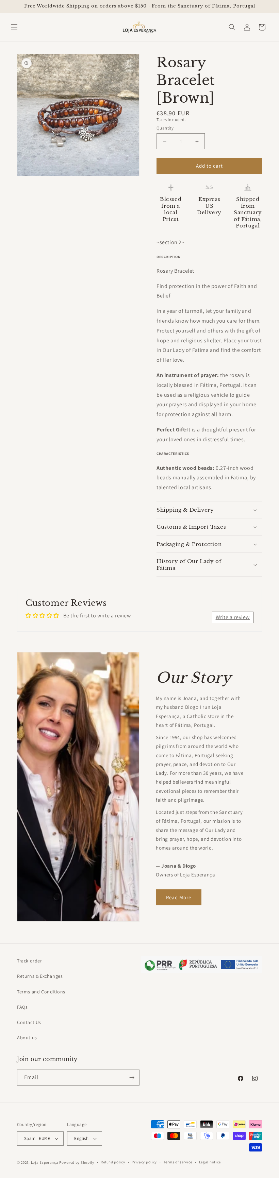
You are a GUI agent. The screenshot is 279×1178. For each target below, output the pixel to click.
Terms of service (178, 1162)
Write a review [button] (233, 617)
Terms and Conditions (41, 992)
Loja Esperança (45, 1162)
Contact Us (29, 1022)
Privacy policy (144, 1162)
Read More (178, 897)
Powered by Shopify (76, 1162)
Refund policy (113, 1162)
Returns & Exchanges (40, 976)
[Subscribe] (131, 1078)
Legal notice (210, 1162)
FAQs (22, 1007)
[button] (14, 27)
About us (27, 1038)
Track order (29, 961)
